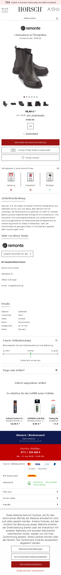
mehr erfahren (28, 439)
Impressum (38, 570)
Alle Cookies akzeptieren (31, 564)
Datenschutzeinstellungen (30, 549)
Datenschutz (24, 570)
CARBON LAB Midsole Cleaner (37, 418)
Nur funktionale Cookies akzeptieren (30, 556)
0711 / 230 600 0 (30, 452)
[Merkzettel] (53, 9)
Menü (5, 9)
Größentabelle (32, 133)
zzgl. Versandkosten (36, 115)
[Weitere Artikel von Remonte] (30, 28)
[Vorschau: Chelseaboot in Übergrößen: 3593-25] (5, 103)
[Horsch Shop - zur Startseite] (30, 9)
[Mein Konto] (49, 9)
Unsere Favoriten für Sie (15, 253)
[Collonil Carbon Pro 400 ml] (15, 407)
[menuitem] (5, 9)
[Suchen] (57, 18)
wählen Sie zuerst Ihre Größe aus (30, 142)
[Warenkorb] (58, 9)
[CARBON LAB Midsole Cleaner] (37, 407)
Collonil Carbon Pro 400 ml (15, 418)
